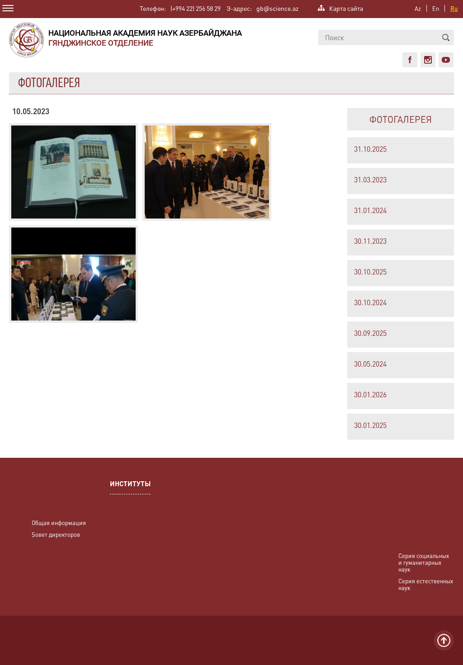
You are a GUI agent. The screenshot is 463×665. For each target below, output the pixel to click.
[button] (445, 37)
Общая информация (59, 522)
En (435, 8)
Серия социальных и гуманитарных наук (423, 562)
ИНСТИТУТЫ (130, 484)
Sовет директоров (56, 534)
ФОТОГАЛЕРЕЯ (400, 119)
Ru (454, 8)
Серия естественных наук (425, 584)
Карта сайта (346, 7)
